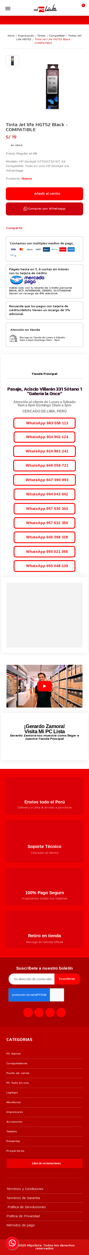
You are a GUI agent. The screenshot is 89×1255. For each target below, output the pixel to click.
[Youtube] (50, 1012)
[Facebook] (28, 228)
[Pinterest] (42, 228)
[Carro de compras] (81, 8)
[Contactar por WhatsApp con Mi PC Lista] (11, 1243)
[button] (16, 8)
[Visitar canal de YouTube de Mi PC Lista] (52, 748)
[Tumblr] (49, 228)
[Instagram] (39, 1012)
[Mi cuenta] (75, 8)
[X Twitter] (35, 228)
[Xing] (61, 1012)
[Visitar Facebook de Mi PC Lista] (36, 749)
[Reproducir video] (44, 686)
